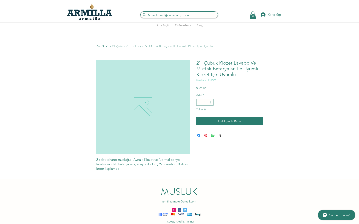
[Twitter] (185, 210)
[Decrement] (199, 102)
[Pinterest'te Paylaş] (206, 135)
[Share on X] (220, 135)
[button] (253, 15)
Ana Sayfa (102, 46)
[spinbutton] (205, 102)
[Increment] (210, 102)
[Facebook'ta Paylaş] (199, 135)
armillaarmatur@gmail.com (179, 201)
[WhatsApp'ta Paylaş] (213, 135)
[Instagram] (174, 210)
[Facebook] (179, 210)
